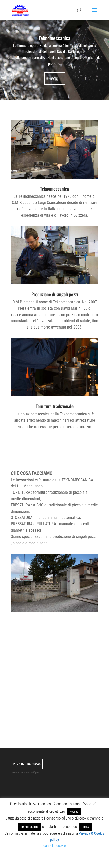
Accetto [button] (74, 811)
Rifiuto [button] (85, 827)
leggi (55, 78)
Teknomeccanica (54, 38)
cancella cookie (54, 845)
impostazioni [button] (29, 827)
